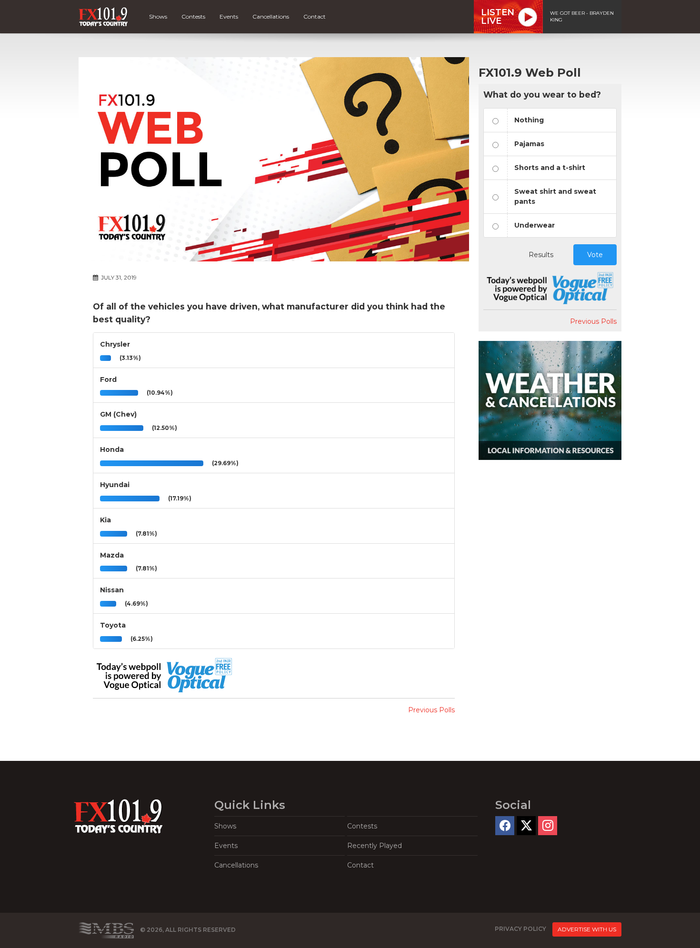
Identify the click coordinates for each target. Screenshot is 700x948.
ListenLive (497, 16)
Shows (158, 16)
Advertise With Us (587, 929)
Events (229, 16)
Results (541, 254)
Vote (595, 254)
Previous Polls (431, 710)
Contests (193, 16)
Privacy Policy (520, 929)
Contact (314, 16)
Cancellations (270, 16)
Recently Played (374, 845)
